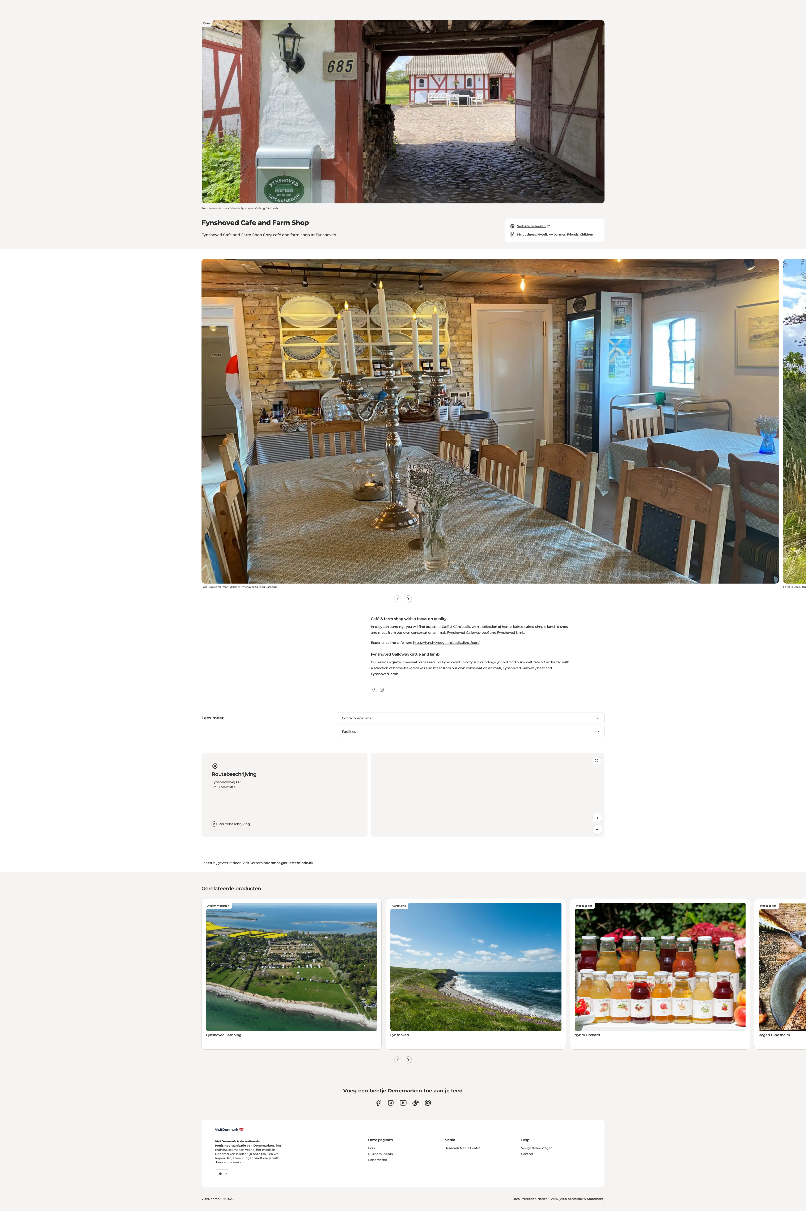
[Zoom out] (597, 830)
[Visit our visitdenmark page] (403, 1102)
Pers (371, 1148)
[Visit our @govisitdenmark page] (415, 1102)
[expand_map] (596, 760)
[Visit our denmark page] (378, 1102)
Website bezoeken (531, 226)
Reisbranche (377, 1160)
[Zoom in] (597, 818)
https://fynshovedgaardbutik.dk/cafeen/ (446, 643)
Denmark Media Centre (462, 1148)
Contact (527, 1154)
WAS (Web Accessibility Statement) (577, 1199)
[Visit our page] (390, 1102)
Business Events (380, 1154)
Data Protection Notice (530, 1199)
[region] (487, 795)
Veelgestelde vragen (536, 1148)
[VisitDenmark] (229, 1129)
